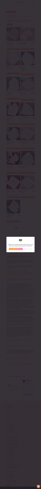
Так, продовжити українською (16, 248)
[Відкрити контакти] (38, 486)
